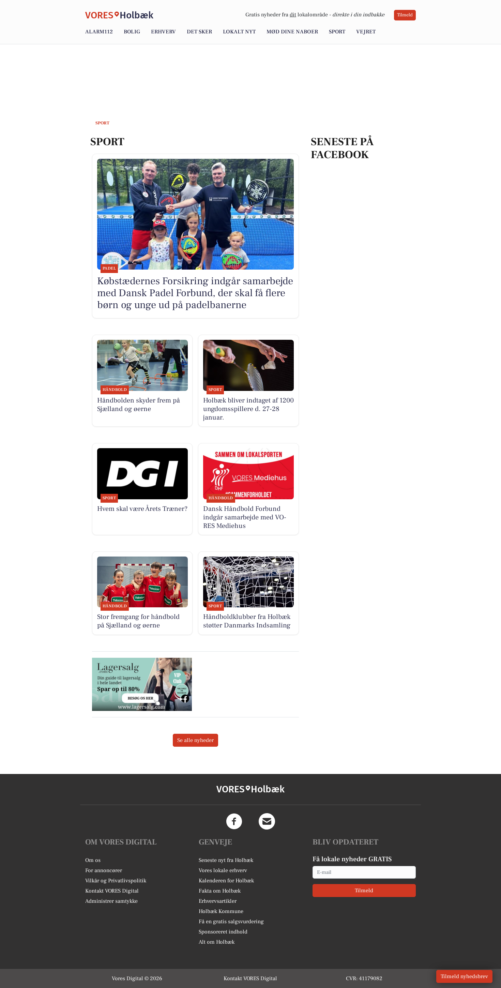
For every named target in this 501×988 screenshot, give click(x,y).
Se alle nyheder (195, 740)
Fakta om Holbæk (220, 890)
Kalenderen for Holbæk (226, 880)
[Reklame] (142, 684)
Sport (337, 31)
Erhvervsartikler (218, 901)
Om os (93, 860)
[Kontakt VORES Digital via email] (267, 821)
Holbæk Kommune (221, 911)
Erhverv (163, 31)
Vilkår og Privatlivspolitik (115, 880)
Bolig (132, 31)
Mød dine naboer (292, 31)
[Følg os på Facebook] (234, 821)
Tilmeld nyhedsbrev (464, 976)
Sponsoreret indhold (223, 931)
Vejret (366, 31)
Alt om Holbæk (216, 942)
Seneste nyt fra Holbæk (226, 860)
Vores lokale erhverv (223, 870)
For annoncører (103, 870)
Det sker (199, 31)
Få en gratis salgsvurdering (231, 921)
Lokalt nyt (239, 31)
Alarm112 (99, 31)
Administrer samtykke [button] (111, 901)
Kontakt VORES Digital (112, 890)
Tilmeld (405, 15)
